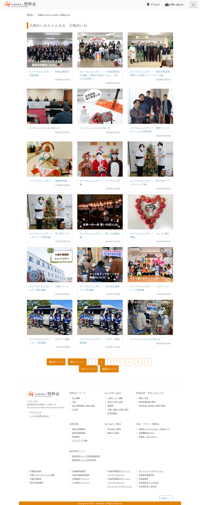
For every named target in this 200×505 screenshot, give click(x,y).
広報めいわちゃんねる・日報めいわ (53, 14)
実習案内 (76, 436)
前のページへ (77, 361)
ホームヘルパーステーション (151, 471)
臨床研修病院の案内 (147, 402)
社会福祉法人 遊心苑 (148, 486)
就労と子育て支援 (115, 402)
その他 (75, 409)
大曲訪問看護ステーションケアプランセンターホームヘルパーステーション (120, 482)
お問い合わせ (176, 4)
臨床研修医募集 (79, 433)
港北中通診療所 (36, 482)
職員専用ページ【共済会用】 (84, 460)
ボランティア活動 (79, 440)
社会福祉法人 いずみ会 (148, 482)
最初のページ (56, 361)
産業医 (110, 405)
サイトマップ (35, 412)
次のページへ (88, 368)
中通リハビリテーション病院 (42, 475)
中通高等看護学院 (146, 475)
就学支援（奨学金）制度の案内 (152, 405)
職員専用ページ (166, 498)
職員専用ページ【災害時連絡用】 (86, 456)
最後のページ (109, 368)
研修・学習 (143, 398)
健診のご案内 (113, 433)
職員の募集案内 (79, 429)
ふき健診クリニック (80, 482)
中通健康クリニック (80, 479)
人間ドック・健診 (115, 398)
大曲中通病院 (35, 479)
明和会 (30, 14)
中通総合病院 (35, 471)
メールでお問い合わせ (39, 416)
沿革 (74, 402)
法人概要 (76, 398)
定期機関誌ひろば (146, 433)
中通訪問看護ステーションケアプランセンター (119, 473)
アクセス (155, 4)
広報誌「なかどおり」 (148, 436)
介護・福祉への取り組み (118, 409)
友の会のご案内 (114, 429)
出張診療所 (112, 413)
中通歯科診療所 (79, 471)
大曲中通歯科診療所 (80, 475)
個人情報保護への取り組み (83, 405)
